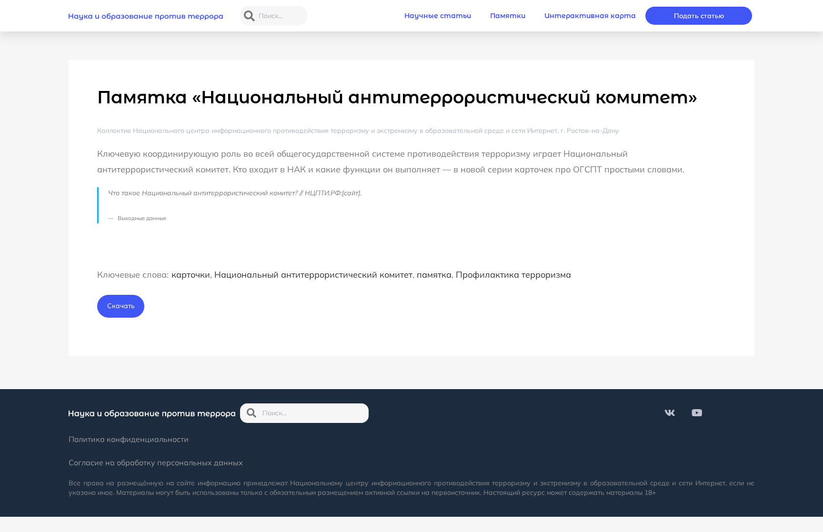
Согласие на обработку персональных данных (156, 462)
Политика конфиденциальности (129, 439)
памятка (434, 274)
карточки (190, 274)
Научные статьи (437, 15)
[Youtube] (697, 413)
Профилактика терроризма (513, 274)
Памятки (507, 15)
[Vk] (670, 413)
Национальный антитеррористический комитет (313, 274)
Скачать (121, 305)
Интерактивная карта (590, 15)
